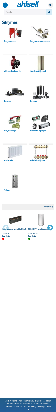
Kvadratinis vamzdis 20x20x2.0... (14, 229)
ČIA (49, 406)
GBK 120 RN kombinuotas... (38, 229)
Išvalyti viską (48, 207)
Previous (6, 228)
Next (50, 228)
